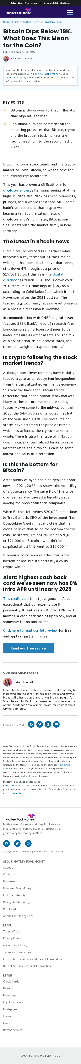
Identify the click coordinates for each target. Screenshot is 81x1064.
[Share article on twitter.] (39, 727)
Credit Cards (11, 981)
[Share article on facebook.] (31, 727)
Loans (7, 1023)
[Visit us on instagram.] (30, 846)
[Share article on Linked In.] (48, 727)
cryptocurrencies (16, 190)
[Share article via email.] (56, 727)
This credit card (16, 598)
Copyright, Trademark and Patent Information (32, 959)
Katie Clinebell (12, 785)
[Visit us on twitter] (19, 846)
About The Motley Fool (18, 916)
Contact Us (10, 874)
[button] (70, 13)
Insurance (9, 1016)
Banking (8, 988)
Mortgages (10, 1009)
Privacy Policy (12, 938)
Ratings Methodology (17, 902)
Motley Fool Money (11, 22)
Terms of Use (12, 931)
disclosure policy (13, 792)
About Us (9, 867)
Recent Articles (12, 1030)
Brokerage (10, 995)
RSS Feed (9, 909)
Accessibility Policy (15, 945)
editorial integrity (16, 77)
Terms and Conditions (17, 952)
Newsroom (10, 881)
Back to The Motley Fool (40, 1056)
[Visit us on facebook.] (8, 846)
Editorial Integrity (14, 895)
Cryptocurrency (30, 22)
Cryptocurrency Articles (51, 22)
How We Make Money (17, 888)
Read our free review (29, 648)
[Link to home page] (17, 12)
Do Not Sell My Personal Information (27, 966)
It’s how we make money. (45, 73)
